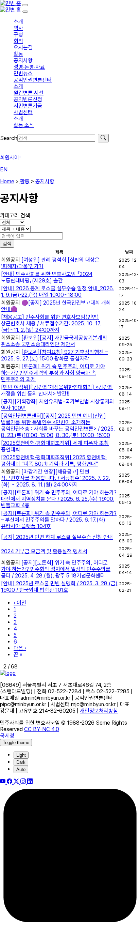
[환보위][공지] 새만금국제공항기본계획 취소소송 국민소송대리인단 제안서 (54, 341)
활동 (24, 181)
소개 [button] (18, 21)
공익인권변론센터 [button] (33, 80)
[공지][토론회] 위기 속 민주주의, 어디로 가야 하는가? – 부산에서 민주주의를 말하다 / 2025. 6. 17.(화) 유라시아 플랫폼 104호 (59, 519)
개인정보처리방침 (99, 711)
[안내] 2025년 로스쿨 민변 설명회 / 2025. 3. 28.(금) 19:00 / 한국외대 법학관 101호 (59, 586)
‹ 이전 (20, 603)
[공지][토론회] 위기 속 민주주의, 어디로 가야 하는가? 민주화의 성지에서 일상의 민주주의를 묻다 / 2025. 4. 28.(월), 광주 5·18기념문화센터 (55, 569)
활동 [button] (18, 54)
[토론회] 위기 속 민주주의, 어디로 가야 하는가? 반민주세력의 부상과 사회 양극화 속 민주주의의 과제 (53, 373)
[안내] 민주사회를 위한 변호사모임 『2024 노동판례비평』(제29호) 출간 (46, 277)
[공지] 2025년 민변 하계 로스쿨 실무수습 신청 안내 (57, 537)
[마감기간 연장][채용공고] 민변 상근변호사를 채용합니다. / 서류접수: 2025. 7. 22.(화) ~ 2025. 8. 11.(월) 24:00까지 (55, 478)
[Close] (25, 12)
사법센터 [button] (23, 112)
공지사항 (44, 181)
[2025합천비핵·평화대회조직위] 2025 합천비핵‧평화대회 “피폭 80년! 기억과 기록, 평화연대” (54, 460)
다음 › (20, 648)
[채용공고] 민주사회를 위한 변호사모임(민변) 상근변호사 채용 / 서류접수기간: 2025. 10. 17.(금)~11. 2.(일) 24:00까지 (51, 323)
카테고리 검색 (15, 215)
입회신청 (9, 145)
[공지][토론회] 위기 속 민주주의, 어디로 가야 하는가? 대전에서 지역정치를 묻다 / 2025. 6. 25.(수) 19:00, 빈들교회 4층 (59, 499)
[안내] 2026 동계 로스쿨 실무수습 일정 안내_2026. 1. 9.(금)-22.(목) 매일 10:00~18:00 (57, 291)
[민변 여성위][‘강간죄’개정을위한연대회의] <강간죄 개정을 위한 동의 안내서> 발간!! (57, 390)
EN (3, 169)
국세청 (7, 735)
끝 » (18, 654)
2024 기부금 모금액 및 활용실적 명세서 (44, 551)
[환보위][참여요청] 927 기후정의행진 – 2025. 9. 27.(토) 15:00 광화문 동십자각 (54, 355)
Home (7, 181)
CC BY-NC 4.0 (41, 729)
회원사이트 (12, 157)
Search (8, 138)
